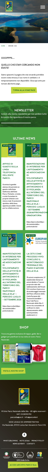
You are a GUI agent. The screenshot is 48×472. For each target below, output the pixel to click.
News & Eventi (19, 444)
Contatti (31, 444)
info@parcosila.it (31, 417)
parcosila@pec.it (16, 417)
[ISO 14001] (18, 455)
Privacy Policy (38, 441)
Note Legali (25, 441)
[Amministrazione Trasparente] (6, 455)
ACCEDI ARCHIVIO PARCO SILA (23, 465)
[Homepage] (8, 8)
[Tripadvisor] (30, 455)
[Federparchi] (39, 455)
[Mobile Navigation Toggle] (43, 7)
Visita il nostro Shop (13, 371)
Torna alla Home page (24, 90)
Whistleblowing (10, 441)
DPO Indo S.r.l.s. (23, 460)
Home (3, 46)
